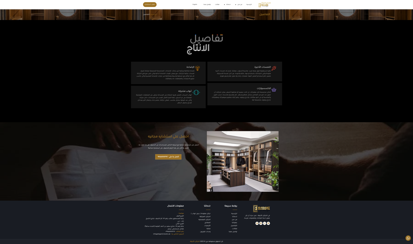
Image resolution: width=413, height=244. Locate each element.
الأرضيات (207, 226)
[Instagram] (264, 223)
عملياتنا (234, 223)
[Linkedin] (260, 223)
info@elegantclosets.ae (161, 234)
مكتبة (208, 229)
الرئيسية (249, 4)
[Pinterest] (257, 223)
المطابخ (207, 223)
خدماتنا (228, 4)
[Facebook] (268, 223)
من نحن (239, 4)
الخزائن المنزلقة (205, 217)
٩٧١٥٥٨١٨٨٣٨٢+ (170, 231)
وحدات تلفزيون (205, 232)
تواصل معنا (207, 4)
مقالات (217, 4)
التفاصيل (234, 226)
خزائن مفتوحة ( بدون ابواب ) (200, 214)
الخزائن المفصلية (204, 220)
